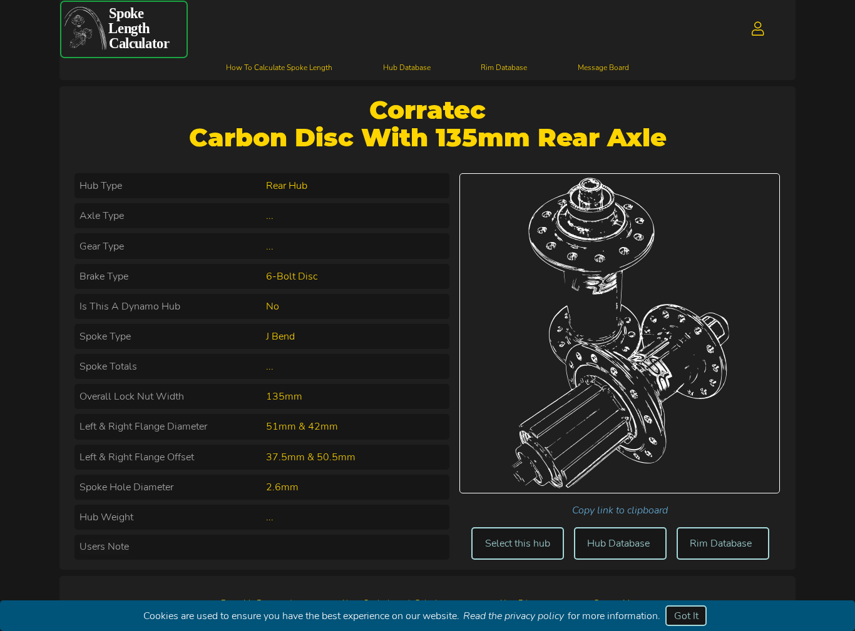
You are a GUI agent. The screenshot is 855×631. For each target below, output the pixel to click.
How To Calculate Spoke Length (279, 68)
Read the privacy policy (513, 616)
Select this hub (517, 543)
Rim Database (504, 68)
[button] (758, 29)
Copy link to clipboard (620, 510)
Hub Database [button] (618, 543)
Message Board (603, 68)
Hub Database (407, 68)
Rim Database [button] (721, 543)
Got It (686, 616)
